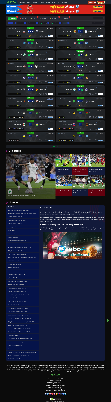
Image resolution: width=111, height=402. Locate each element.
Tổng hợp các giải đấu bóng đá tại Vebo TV (17, 288)
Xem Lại (28, 2)
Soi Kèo (48, 2)
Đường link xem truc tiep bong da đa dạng (17, 220)
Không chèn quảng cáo (13, 237)
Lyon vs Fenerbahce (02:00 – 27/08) (63, 170)
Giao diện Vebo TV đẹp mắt (14, 298)
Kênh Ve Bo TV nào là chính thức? (15, 345)
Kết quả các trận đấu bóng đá (14, 271)
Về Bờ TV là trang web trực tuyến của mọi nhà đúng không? (20, 338)
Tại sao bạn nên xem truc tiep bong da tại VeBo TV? (19, 244)
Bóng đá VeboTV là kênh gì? (14, 335)
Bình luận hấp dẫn (11, 233)
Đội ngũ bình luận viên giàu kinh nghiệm (16, 304)
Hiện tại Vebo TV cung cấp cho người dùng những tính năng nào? (22, 257)
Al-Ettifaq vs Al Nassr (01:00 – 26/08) (95, 191)
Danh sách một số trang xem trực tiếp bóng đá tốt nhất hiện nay (22, 352)
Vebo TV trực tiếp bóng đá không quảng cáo (17, 311)
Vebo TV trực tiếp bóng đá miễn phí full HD (17, 254)
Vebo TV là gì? (11, 207)
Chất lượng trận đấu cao (13, 227)
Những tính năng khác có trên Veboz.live (16, 251)
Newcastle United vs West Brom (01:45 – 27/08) (96, 170)
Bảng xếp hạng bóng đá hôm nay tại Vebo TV (17, 274)
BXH (59, 2)
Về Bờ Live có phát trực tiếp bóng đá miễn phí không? (19, 328)
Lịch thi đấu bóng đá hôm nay (14, 264)
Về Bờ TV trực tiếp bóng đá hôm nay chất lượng (18, 308)
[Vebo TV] (11, 2)
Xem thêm (55, 146)
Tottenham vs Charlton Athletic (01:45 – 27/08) (80, 170)
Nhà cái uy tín (92, 2)
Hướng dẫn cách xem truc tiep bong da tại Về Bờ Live (19, 247)
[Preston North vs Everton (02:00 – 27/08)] (64, 181)
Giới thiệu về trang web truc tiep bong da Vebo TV (18, 210)
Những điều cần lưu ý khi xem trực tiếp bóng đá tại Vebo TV (21, 322)
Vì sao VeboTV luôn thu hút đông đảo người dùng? (19, 331)
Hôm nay (45, 23)
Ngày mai (57, 23)
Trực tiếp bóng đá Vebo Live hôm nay (16, 284)
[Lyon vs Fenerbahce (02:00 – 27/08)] (64, 160)
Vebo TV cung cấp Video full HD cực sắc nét (17, 301)
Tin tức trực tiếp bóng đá (13, 260)
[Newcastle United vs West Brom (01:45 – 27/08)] (96, 160)
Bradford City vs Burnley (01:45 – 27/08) (79, 191)
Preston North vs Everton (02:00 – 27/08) (64, 191)
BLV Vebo (34, 23)
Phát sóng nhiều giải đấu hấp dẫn (15, 216)
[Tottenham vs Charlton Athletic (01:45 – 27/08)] (80, 160)
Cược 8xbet (101, 2)
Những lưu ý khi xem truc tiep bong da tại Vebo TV (18, 355)
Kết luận (9, 349)
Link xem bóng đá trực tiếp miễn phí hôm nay (17, 281)
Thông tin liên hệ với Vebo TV (14, 358)
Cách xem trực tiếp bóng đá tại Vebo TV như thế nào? (19, 318)
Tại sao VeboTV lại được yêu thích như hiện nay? (18, 295)
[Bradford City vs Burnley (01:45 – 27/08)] (80, 181)
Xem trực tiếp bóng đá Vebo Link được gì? (17, 291)
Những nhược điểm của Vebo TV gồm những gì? (18, 315)
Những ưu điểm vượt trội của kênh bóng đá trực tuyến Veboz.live (22, 213)
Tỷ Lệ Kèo (42, 2)
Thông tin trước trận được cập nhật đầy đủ (17, 240)
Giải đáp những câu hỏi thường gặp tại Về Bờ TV (18, 325)
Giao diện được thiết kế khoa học (15, 223)
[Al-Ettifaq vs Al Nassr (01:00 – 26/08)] (96, 181)
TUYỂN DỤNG (64, 2)
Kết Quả (53, 2)
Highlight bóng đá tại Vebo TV (14, 267)
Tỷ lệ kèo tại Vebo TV (12, 278)
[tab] (12, 18)
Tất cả (66, 23)
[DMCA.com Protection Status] (55, 399)
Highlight (35, 2)
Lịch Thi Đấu (22, 2)
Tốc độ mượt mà (11, 230)
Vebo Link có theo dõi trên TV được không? (17, 342)
